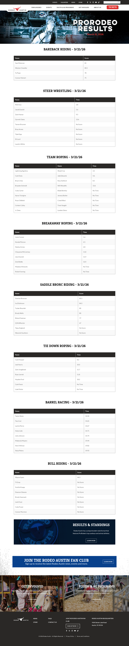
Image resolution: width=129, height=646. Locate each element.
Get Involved (84, 7)
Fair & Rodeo (36, 7)
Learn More (108, 561)
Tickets (113, 7)
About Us (97, 7)
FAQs (50, 618)
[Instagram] (93, 2)
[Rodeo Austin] (21, 623)
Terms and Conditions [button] (83, 636)
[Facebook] (87, 2)
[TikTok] (99, 2)
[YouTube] (96, 2)
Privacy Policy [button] (70, 636)
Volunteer (64, 2)
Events (55, 2)
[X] (90, 2)
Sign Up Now (71, 626)
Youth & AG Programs (65, 7)
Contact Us (52, 622)
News (73, 2)
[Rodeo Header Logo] (17, 8)
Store (80, 2)
